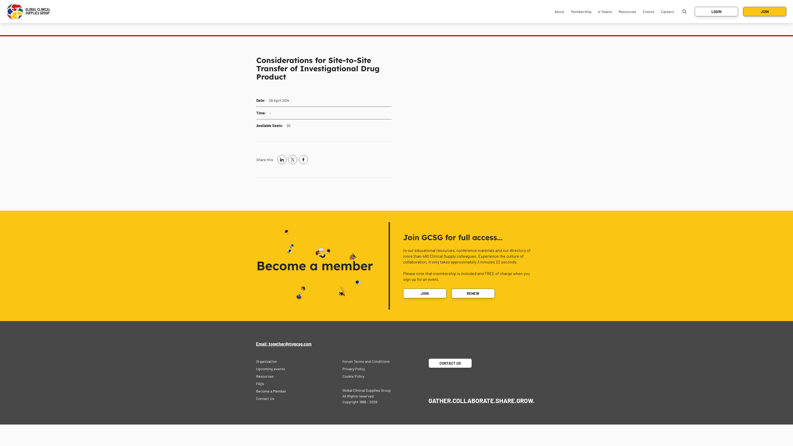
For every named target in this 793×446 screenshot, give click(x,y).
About (559, 11)
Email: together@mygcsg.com (284, 343)
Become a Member (271, 391)
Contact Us (265, 398)
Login (716, 11)
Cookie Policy (353, 376)
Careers (667, 11)
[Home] (28, 11)
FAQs (260, 383)
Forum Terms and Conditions (366, 361)
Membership (581, 11)
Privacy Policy (353, 369)
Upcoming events (270, 369)
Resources (627, 11)
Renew (473, 293)
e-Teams (605, 11)
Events (648, 11)
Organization (266, 361)
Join (765, 11)
